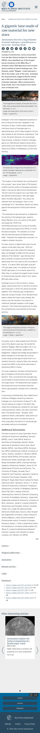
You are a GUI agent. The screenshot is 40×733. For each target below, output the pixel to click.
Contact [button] (5, 546)
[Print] (33, 48)
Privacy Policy (30, 724)
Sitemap (8, 724)
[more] (13, 109)
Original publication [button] (11, 553)
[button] (36, 98)
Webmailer (20, 708)
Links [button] (4, 574)
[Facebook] (3, 48)
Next (37, 650)
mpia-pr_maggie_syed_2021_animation (19, 585)
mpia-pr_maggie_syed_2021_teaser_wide (19, 598)
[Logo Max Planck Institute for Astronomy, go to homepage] (16, 6)
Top (35, 695)
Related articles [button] (9, 567)
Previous (2, 650)
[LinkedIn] (7, 48)
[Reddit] (12, 48)
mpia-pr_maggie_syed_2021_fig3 (17, 590)
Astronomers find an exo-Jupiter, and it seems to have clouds (20, 641)
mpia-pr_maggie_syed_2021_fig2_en (18, 588)
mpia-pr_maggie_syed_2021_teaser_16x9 (19, 593)
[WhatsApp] (20, 48)
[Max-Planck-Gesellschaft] (11, 717)
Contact (20, 698)
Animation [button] (7, 560)
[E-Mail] (29, 48)
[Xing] (25, 48)
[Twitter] (16, 48)
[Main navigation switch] (36, 7)
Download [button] (6, 581)
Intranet (20, 703)
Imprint (17, 724)
